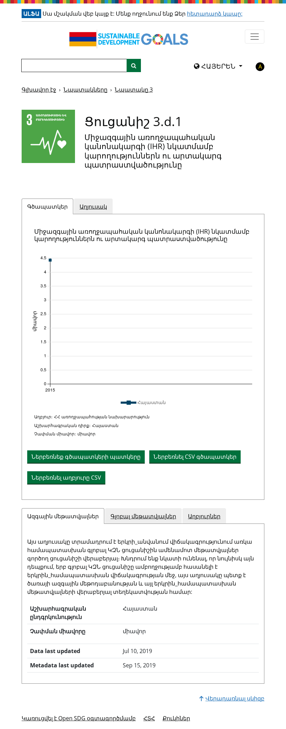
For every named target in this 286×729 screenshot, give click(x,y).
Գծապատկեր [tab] (47, 206)
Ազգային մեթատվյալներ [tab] (63, 516)
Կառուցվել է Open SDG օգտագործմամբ (79, 718)
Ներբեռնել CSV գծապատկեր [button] (194, 456)
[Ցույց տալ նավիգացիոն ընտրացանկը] (254, 37)
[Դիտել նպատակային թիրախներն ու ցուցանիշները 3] (48, 136)
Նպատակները (85, 89)
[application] (143, 324)
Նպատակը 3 (134, 89)
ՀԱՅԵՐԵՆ (218, 66)
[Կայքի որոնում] (134, 65)
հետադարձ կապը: (214, 13)
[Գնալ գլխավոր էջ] (130, 39)
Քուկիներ (176, 718)
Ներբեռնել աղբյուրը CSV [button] (66, 477)
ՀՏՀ (149, 718)
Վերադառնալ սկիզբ (234, 698)
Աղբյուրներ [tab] (204, 516)
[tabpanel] (143, 357)
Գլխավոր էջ (39, 89)
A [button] (260, 66)
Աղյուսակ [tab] (93, 206)
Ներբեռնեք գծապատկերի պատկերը (86, 456)
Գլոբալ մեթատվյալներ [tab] (143, 516)
